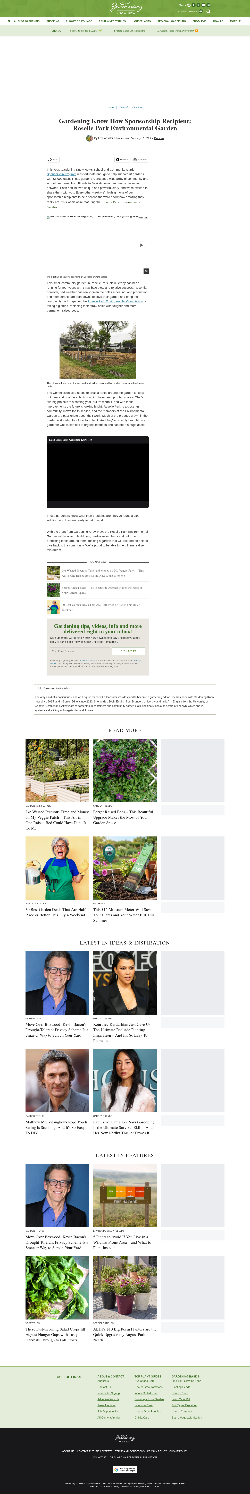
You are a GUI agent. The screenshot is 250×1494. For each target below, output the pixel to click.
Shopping (52, 21)
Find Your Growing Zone (186, 1381)
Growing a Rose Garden (149, 1399)
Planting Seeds (181, 1387)
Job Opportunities (108, 1411)
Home (110, 107)
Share (55, 159)
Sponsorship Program (61, 174)
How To (218, 21)
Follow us (124, 159)
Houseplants (141, 21)
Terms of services (88, 660)
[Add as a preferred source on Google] (125, 1469)
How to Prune (180, 1393)
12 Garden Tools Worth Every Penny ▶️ (177, 31)
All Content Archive (109, 1417)
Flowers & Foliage (79, 21)
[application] (98, 472)
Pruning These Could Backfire (129, 31)
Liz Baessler (105, 138)
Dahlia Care (142, 1417)
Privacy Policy (157, 1451)
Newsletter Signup (108, 1393)
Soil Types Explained (184, 1405)
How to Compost (182, 1411)
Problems (199, 21)
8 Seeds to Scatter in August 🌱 (86, 31)
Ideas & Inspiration (130, 107)
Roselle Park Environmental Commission (115, 301)
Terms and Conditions (130, 1451)
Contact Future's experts (94, 1451)
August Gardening (27, 21)
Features (159, 138)
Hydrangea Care (145, 1381)
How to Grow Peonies (148, 1411)
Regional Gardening (171, 21)
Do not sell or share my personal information (125, 1457)
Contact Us (104, 1387)
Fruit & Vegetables (112, 21)
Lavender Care (144, 1405)
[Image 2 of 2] (141, 245)
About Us (103, 1381)
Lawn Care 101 (181, 1399)
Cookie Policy (178, 1451)
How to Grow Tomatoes (149, 1387)
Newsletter (142, 159)
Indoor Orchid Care (146, 1393)
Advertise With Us (108, 1399)
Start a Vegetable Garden (187, 1417)
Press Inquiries (106, 1405)
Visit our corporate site (173, 1483)
